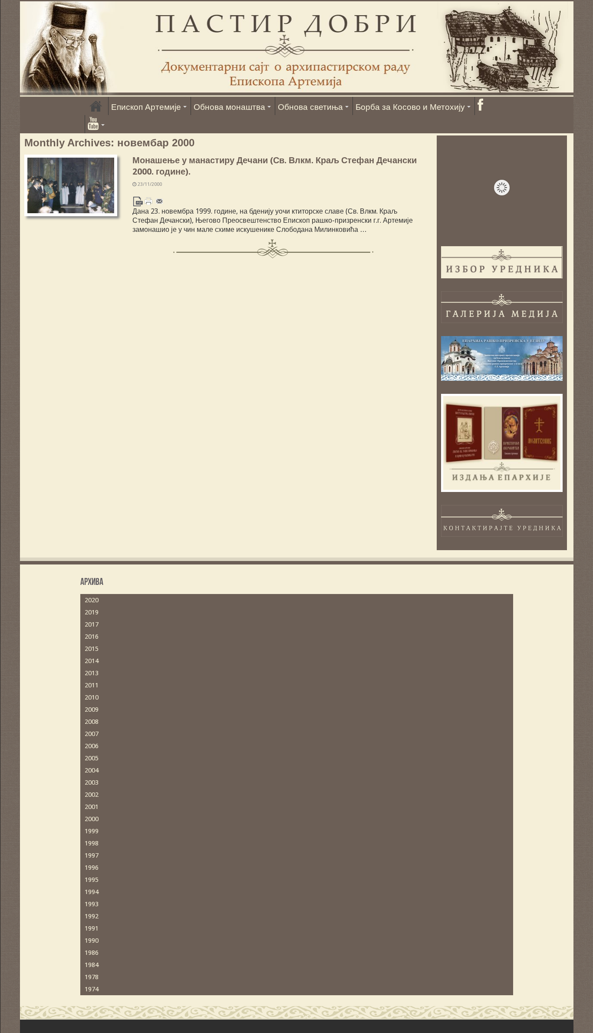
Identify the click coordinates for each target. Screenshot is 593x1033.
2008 (92, 722)
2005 (92, 758)
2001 (92, 807)
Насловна (96, 106)
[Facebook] (480, 106)
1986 (92, 953)
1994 (92, 892)
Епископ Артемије (146, 107)
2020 (92, 600)
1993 (92, 904)
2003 (92, 782)
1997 (92, 855)
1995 (92, 880)
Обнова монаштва (229, 107)
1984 (92, 965)
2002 (92, 795)
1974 (92, 989)
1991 (92, 928)
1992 (92, 916)
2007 (92, 734)
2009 (92, 709)
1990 (92, 940)
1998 (92, 843)
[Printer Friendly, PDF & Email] (148, 201)
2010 (92, 697)
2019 (92, 612)
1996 (92, 867)
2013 (92, 673)
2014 (92, 661)
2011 (92, 685)
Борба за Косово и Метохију (410, 107)
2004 (92, 770)
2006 (92, 746)
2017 (92, 624)
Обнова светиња (310, 107)
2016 (92, 636)
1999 (92, 831)
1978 (92, 977)
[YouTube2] (96, 124)
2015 (92, 649)
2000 (92, 819)
